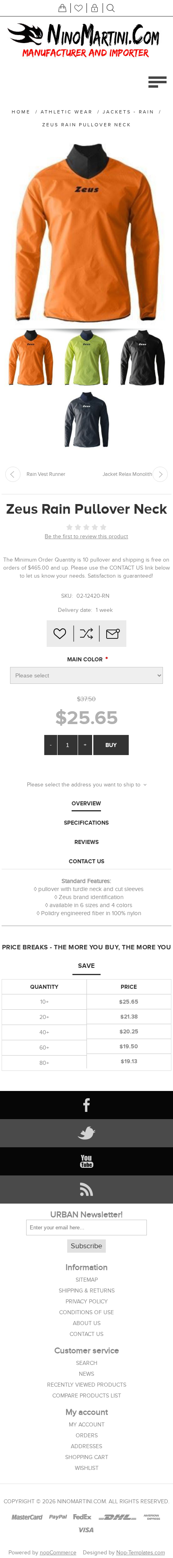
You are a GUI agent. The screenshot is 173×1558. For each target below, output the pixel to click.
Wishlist (87, 1468)
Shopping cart (86, 1457)
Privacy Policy (87, 1301)
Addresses (86, 1446)
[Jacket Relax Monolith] (160, 474)
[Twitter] (86, 1133)
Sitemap (87, 1279)
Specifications (86, 822)
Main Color (85, 660)
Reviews (86, 842)
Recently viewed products (86, 1384)
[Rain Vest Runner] (13, 474)
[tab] (86, 803)
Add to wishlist (60, 633)
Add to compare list (86, 633)
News (86, 1374)
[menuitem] (86, 1279)
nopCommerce (58, 1552)
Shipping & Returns (87, 1290)
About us (87, 1323)
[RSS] (86, 1189)
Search (86, 1363)
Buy (111, 745)
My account (87, 1424)
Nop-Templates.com (140, 1552)
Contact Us (86, 861)
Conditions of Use (86, 1312)
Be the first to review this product (86, 536)
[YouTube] (86, 1161)
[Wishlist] (78, 8)
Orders (87, 1435)
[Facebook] (86, 1105)
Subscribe (86, 1246)
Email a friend (113, 633)
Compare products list (86, 1395)
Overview (86, 803)
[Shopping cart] (62, 8)
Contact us (86, 1334)
